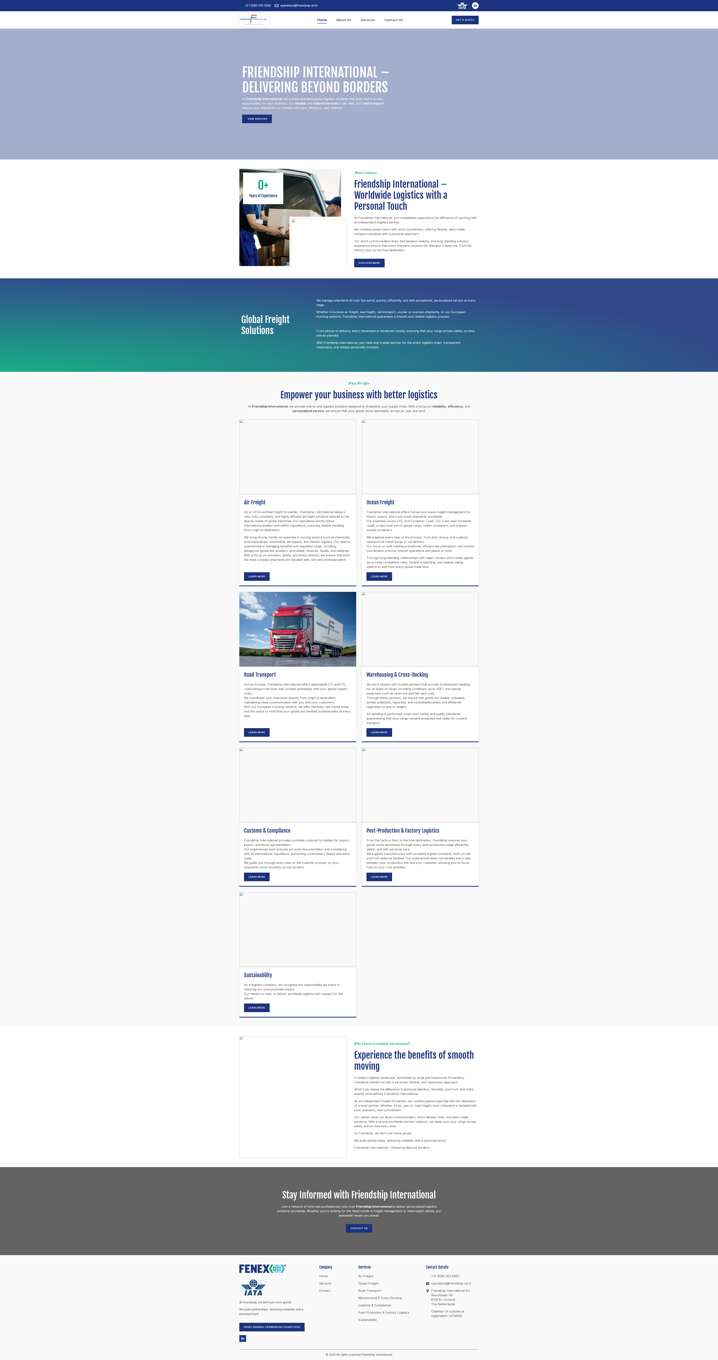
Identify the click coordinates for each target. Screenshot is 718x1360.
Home (322, 20)
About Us (343, 20)
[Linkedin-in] (475, 5)
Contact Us (393, 20)
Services (368, 20)
